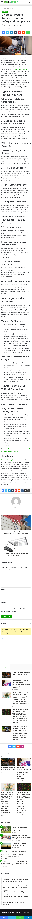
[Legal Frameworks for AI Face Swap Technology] (6, 864)
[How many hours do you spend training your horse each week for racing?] (6, 829)
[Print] (28, 490)
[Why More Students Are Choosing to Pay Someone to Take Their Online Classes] (6, 838)
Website (3, 602)
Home (4, 8)
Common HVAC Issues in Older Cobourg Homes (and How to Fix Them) (20, 853)
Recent (5, 667)
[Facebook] (3, 490)
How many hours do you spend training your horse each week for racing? (20, 829)
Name (3, 589)
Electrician (10, 8)
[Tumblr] (12, 490)
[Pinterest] (16, 490)
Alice (16, 508)
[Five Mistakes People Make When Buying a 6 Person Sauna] (6, 675)
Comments (26, 667)
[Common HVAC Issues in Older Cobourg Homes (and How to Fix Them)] (6, 854)
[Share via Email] (25, 490)
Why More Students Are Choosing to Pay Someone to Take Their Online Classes (21, 837)
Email (3, 596)
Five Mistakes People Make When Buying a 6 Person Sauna (21, 674)
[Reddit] (19, 490)
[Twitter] (6, 490)
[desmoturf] (11, 2)
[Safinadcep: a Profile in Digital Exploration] (6, 846)
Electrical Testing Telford (19, 69)
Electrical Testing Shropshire (10, 460)
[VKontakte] (22, 490)
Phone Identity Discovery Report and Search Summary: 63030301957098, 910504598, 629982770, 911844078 (21, 684)
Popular (15, 667)
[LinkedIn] (9, 490)
